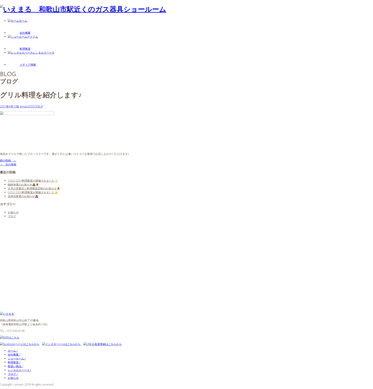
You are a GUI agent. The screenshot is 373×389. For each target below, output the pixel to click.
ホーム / (13, 350)
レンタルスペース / (19, 370)
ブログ (39, 106)
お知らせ (13, 212)
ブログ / (13, 374)
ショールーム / (17, 358)
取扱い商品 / (15, 366)
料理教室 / (14, 362)
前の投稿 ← (8, 160)
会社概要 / (14, 354)
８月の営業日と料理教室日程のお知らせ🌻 (34, 188)
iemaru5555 (27, 106)
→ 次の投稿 (8, 164)
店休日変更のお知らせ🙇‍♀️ (23, 196)
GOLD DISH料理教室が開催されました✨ (33, 180)
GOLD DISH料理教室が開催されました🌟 (33, 192)
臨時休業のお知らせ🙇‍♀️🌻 (23, 184)
